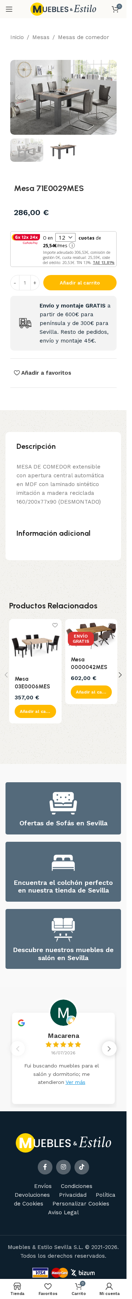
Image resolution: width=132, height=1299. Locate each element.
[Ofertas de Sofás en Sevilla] (63, 803)
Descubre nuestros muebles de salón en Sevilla (63, 954)
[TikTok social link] (81, 1167)
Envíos (43, 1186)
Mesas (41, 37)
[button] (17, 97)
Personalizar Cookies (80, 1203)
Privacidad (73, 1195)
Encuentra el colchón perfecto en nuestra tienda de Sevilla (63, 886)
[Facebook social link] (45, 1167)
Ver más (75, 1082)
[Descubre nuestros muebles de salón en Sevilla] (63, 930)
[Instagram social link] (63, 1167)
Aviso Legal (63, 1212)
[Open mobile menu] (9, 9)
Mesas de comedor (83, 37)
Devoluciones (32, 1195)
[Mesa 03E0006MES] (35, 645)
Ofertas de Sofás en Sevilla (63, 823)
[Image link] (63, 1142)
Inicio (17, 37)
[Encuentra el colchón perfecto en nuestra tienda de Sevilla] (63, 862)
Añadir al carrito (80, 283)
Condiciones (76, 1186)
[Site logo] (63, 8)
